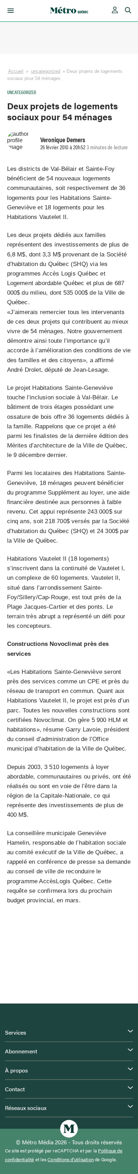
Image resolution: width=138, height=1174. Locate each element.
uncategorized (45, 71)
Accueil (16, 71)
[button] (9, 10)
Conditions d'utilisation (70, 1159)
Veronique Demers (62, 139)
